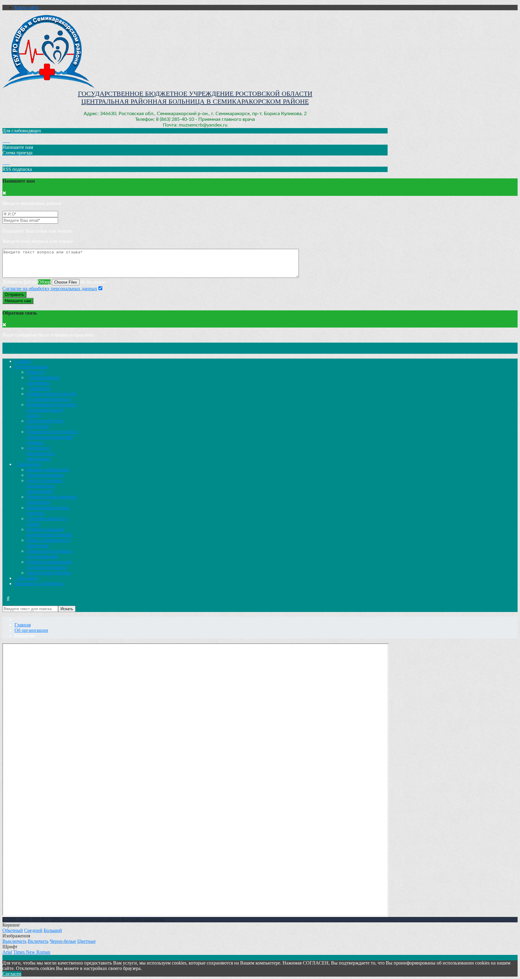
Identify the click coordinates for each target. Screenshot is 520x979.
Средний (33, 930)
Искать (66, 609)
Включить (38, 941)
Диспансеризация (44, 475)
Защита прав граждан (48, 572)
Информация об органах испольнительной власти (51, 410)
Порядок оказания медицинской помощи (49, 532)
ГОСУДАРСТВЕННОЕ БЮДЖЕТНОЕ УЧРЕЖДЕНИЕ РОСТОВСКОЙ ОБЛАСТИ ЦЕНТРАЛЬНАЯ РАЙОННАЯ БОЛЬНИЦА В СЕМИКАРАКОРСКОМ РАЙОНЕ (195, 97)
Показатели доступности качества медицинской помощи (52, 437)
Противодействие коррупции (44, 423)
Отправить (14, 294)
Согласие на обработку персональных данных (49, 288)
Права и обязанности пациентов (48, 543)
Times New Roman (31, 952)
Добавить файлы (19, 281)
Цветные (86, 941)
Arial (7, 952)
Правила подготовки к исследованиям (49, 553)
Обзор (44, 281)
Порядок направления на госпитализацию (49, 564)
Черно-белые (63, 941)
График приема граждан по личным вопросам (51, 396)
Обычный (12, 930)
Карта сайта (26, 7)
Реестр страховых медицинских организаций (44, 486)
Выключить (14, 941)
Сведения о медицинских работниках (40, 453)
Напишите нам (18, 301)
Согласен (11, 973)
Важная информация (47, 469)
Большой (53, 930)
